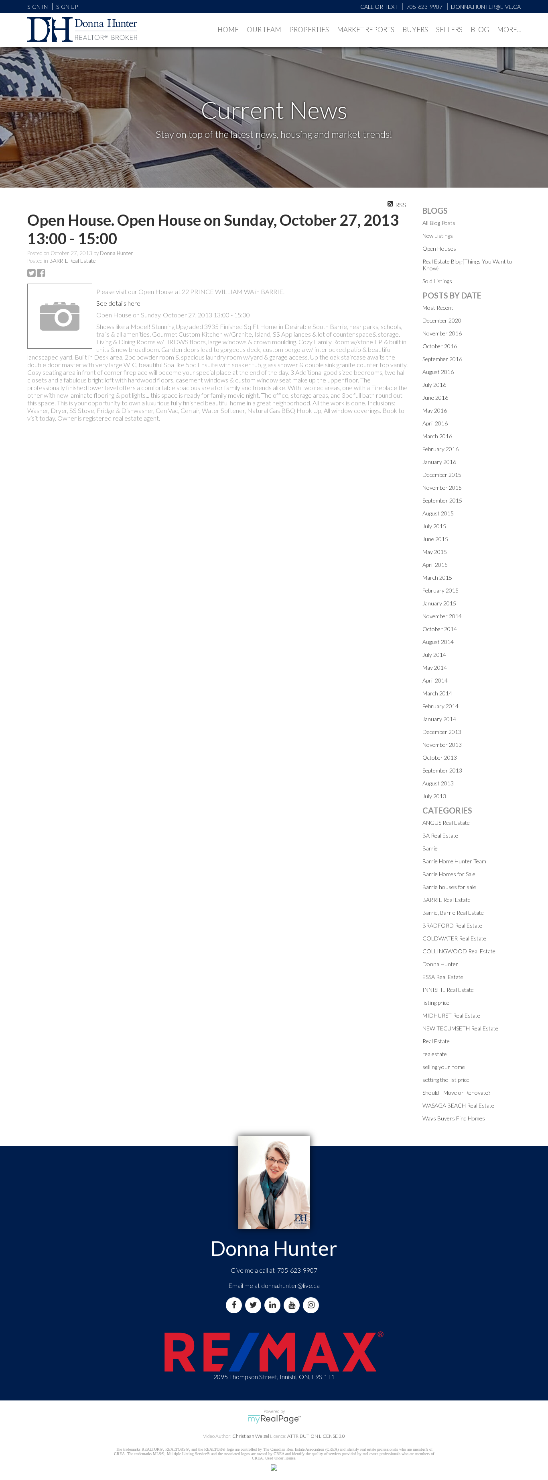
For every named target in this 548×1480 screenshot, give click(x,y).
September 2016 (442, 359)
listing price (435, 1002)
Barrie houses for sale (449, 886)
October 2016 (439, 346)
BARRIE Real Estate (72, 261)
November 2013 (442, 744)
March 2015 (437, 577)
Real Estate (436, 1041)
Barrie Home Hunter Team (454, 861)
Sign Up (67, 6)
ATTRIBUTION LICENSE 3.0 (316, 1436)
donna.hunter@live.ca (290, 1285)
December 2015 (441, 474)
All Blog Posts (438, 222)
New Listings (437, 235)
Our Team (264, 29)
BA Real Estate (440, 835)
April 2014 (435, 680)
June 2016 (435, 397)
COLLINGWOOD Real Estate (458, 951)
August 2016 (438, 371)
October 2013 (439, 757)
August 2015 (438, 513)
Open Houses (439, 248)
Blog (480, 29)
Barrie (430, 848)
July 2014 (434, 654)
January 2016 (439, 461)
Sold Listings (437, 281)
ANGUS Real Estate (446, 822)
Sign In (37, 6)
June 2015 (435, 539)
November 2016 (442, 333)
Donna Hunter (440, 964)
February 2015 (440, 590)
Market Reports (365, 29)
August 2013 (438, 783)
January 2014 (439, 718)
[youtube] (293, 1305)
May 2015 (434, 551)
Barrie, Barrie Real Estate (453, 912)
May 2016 (434, 410)
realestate (434, 1054)
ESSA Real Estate (442, 976)
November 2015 (442, 487)
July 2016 (434, 384)
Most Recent (437, 307)
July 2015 (434, 526)
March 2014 (437, 693)
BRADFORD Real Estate (452, 925)
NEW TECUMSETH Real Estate (460, 1028)
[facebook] (235, 1305)
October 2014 (439, 629)
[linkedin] (274, 1305)
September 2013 (442, 770)
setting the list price (445, 1079)
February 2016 (440, 449)
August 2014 (438, 641)
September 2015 (442, 500)
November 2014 (442, 616)
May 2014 (434, 667)
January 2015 (439, 603)
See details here (118, 303)
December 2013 (441, 731)
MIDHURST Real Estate (451, 1015)
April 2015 (435, 564)
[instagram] (312, 1305)
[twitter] (254, 1305)
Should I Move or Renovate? (456, 1092)
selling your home (443, 1066)
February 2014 (440, 706)
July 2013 (434, 796)
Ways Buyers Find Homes (453, 1118)
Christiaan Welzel (250, 1436)
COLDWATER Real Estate (454, 938)
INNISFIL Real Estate (448, 989)
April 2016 (435, 423)
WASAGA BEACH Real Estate (458, 1105)
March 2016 (437, 436)
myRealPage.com (274, 1419)
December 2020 (441, 320)
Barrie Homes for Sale (448, 874)
